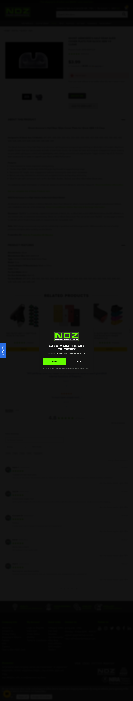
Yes (54, 361)
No (79, 361)
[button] (3, 350)
